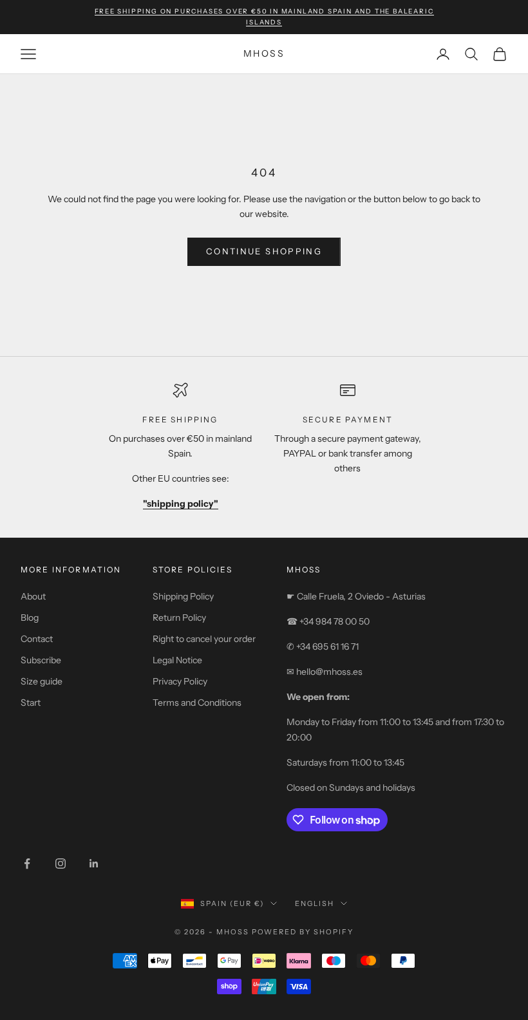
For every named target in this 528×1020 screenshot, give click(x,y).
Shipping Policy (183, 596)
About (33, 596)
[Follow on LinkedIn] (94, 863)
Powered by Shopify (303, 931)
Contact (37, 639)
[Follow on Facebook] (27, 863)
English (314, 903)
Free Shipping (180, 419)
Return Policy (179, 617)
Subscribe (41, 660)
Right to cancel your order (204, 639)
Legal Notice (177, 660)
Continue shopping (264, 251)
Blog (30, 617)
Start (31, 702)
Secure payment (348, 419)
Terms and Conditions (197, 702)
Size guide (41, 681)
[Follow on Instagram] (60, 863)
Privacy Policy (180, 681)
